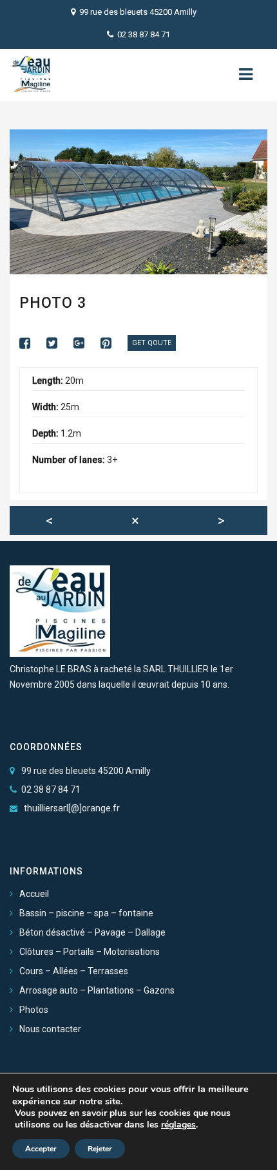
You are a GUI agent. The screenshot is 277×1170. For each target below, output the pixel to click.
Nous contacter (50, 1029)
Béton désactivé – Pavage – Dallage (92, 932)
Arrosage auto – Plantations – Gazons (97, 990)
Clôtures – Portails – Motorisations (89, 952)
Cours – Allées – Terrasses (73, 971)
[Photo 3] (31, 343)
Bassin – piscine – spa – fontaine (86, 913)
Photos (33, 1010)
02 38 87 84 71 (143, 34)
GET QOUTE (151, 343)
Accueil (34, 894)
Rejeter (100, 1149)
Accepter (41, 1149)
